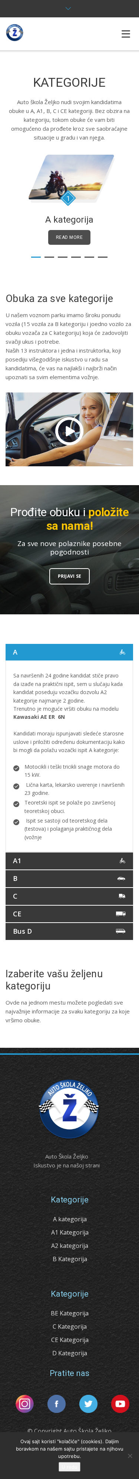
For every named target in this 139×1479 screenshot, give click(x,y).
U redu (69, 1467)
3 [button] (62, 257)
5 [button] (89, 257)
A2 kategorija (69, 1246)
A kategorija (70, 1219)
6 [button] (102, 257)
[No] (129, 1455)
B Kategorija (70, 1259)
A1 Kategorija (70, 1232)
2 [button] (49, 257)
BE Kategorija (70, 1313)
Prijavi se (70, 576)
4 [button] (76, 257)
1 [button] (36, 257)
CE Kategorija (70, 1340)
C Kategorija (70, 1326)
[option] (69, 200)
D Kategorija (69, 1353)
